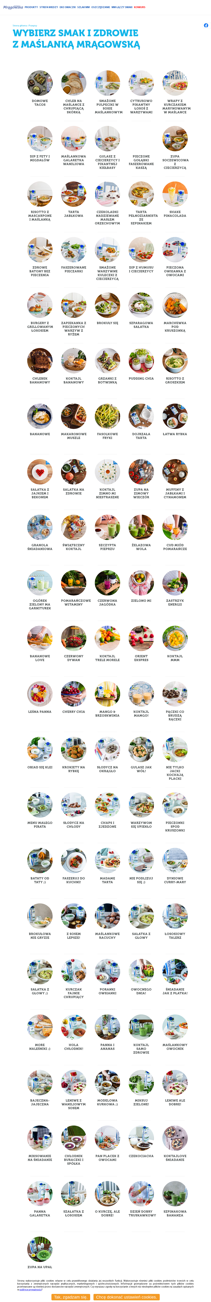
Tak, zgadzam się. (71, 1297)
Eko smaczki (68, 7)
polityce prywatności (31, 1290)
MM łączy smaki (122, 7)
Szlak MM (83, 7)
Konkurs (139, 7)
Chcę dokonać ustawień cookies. (126, 1297)
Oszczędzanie (100, 7)
